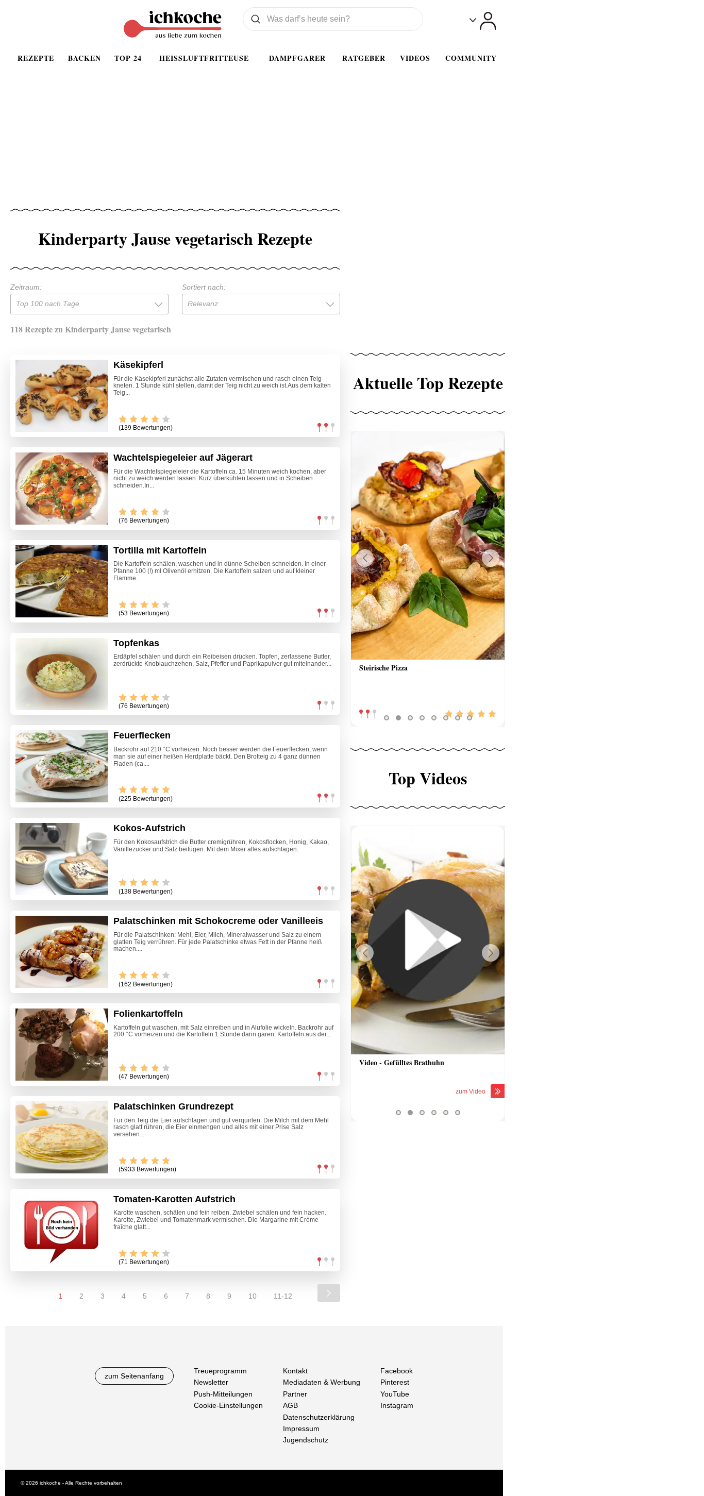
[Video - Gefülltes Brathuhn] (428, 940)
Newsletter (211, 1382)
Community (471, 58)
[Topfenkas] (61, 674)
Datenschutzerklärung (319, 1417)
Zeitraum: (26, 287)
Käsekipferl (138, 365)
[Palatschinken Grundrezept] (61, 1137)
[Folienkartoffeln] (61, 1044)
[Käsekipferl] (61, 396)
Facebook (396, 1371)
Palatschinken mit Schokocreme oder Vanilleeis (218, 921)
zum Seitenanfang (134, 1376)
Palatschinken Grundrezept (173, 1106)
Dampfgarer (297, 58)
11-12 (283, 1296)
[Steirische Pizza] (428, 545)
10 (252, 1296)
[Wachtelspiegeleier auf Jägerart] (61, 488)
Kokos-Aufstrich (149, 828)
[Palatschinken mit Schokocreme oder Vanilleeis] (61, 952)
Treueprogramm (220, 1371)
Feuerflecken (142, 735)
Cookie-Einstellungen (228, 1405)
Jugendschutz (305, 1440)
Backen (84, 58)
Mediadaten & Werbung (321, 1382)
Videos (415, 58)
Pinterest (394, 1382)
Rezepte (36, 58)
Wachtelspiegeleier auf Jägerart (183, 457)
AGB (290, 1405)
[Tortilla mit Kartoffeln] (61, 581)
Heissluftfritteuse (204, 58)
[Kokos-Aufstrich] (61, 859)
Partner (295, 1393)
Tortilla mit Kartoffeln (160, 550)
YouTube (394, 1393)
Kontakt (295, 1371)
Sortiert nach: (204, 287)
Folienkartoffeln (148, 1013)
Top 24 (128, 58)
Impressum (301, 1428)
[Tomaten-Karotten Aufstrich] (61, 1230)
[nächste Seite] (328, 1293)
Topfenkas (136, 643)
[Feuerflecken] (61, 766)
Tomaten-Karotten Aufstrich (174, 1199)
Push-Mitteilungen (223, 1393)
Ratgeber (363, 58)
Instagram (396, 1405)
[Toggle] (482, 21)
